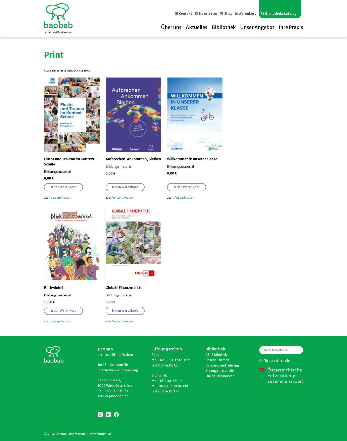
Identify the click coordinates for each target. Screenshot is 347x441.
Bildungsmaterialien (220, 371)
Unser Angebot (257, 27)
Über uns (171, 27)
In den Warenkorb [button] (63, 187)
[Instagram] (100, 414)
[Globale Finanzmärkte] (133, 243)
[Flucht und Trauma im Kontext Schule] (72, 115)
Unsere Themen (217, 360)
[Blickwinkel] (72, 243)
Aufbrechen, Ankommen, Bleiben (133, 159)
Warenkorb (247, 13)
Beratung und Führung (222, 365)
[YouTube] (108, 414)
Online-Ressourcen (219, 376)
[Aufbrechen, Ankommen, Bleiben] (133, 115)
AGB (111, 434)
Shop (228, 13)
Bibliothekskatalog (281, 13)
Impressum (77, 434)
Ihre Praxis (291, 27)
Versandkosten (61, 197)
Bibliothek (224, 27)
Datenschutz (96, 434)
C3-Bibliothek (216, 355)
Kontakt (185, 13)
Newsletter (208, 13)
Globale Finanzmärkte (124, 288)
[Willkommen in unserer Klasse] (195, 115)
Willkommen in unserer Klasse (192, 159)
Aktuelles (196, 27)
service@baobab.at (113, 396)
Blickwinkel (53, 288)
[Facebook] (116, 414)
